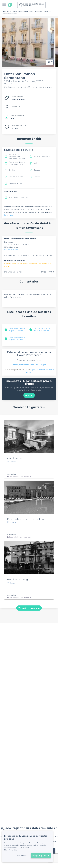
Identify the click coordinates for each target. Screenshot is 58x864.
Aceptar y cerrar (41, 855)
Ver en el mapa (11, 250)
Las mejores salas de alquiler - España (17, 329)
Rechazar (22, 855)
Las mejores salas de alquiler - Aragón (17, 338)
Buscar (29, 395)
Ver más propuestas (29, 608)
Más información (10, 850)
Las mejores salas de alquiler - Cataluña (42, 329)
